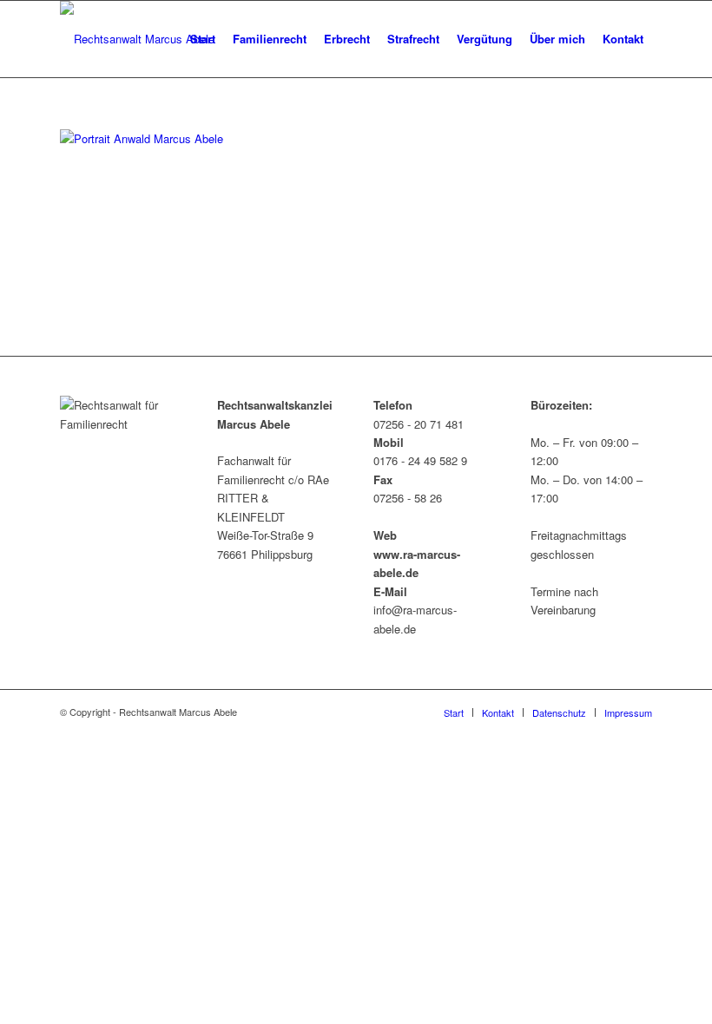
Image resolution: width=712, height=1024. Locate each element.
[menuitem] (202, 39)
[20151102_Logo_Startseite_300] (137, 39)
